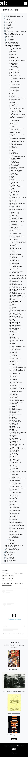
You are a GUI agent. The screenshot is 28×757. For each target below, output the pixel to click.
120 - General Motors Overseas (16, 225)
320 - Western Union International (16, 525)
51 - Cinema (11, 123)
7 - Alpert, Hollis (12, 58)
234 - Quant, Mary (13, 397)
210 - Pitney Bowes (13, 361)
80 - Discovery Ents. (13, 165)
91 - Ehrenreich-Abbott (14, 182)
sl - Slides (8, 551)
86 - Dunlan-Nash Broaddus (15, 174)
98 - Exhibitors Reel (13, 192)
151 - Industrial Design (14, 272)
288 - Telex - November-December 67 (17, 478)
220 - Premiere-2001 (13, 376)
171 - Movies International (14, 302)
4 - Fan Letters (11, 540)
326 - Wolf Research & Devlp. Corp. (17, 534)
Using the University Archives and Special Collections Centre (12, 584)
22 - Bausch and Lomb (14, 81)
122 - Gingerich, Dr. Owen (14, 228)
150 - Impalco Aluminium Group (16, 271)
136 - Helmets (12, 250)
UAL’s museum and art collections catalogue (13, 573)
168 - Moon (11, 298)
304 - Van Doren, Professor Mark (16, 503)
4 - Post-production (10, 39)
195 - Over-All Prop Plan (14, 338)
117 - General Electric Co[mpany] (16, 221)
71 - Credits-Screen (13, 153)
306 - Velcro (11, 504)
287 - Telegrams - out (14, 477)
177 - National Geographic (15, 311)
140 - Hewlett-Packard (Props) (16, 256)
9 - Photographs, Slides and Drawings (14, 545)
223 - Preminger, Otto (14, 381)
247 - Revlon (12, 417)
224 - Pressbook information (15, 382)
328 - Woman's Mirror (13, 537)
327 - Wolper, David (13, 536)
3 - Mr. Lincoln (8, 19)
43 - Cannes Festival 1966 (15, 111)
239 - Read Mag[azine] (14, 405)
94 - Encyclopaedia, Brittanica (15, 186)
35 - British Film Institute (14, 99)
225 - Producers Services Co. (15, 384)
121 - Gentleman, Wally (14, 227)
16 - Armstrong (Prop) (14, 72)
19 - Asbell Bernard (13, 76)
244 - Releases (12, 412)
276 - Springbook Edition (14, 460)
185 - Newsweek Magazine (15, 323)
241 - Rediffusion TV (13, 408)
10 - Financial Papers (11, 546)
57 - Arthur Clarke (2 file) (14, 132)
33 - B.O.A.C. (12, 96)
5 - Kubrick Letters (12, 542)
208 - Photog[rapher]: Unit (15, 358)
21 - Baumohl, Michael (14, 79)
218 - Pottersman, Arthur (14, 373)
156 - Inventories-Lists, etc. (15, 280)
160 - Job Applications (14, 286)
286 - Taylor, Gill (12, 475)
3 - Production (9, 37)
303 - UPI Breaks (13, 501)
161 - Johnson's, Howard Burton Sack (17, 287)
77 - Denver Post (12, 161)
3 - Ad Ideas (11, 52)
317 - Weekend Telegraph (14, 521)
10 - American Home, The (14, 63)
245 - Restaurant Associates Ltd (16, 414)
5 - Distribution (9, 40)
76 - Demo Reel (12, 159)
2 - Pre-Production (10, 36)
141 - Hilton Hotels (13, 257)
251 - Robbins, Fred (13, 423)
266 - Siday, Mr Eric (13, 445)
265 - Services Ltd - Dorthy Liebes (16, 444)
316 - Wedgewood (13, 519)
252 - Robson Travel (13, 424)
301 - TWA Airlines (13, 498)
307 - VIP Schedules (13, 506)
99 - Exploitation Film (13, 194)
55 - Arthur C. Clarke (13, 129)
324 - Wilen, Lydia (13, 531)
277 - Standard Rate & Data (15, 462)
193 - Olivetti (12, 335)
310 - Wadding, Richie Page (15, 510)
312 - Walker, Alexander (14, 513)
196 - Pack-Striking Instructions (16, 340)
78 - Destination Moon (14, 162)
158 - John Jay (12, 283)
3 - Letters (10, 539)
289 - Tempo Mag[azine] (14, 480)
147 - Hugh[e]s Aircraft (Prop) (15, 266)
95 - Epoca (11, 188)
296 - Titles (11, 491)
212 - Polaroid (12, 364)
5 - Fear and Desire (9, 22)
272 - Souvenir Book (13, 454)
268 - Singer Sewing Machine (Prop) (17, 448)
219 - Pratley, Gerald (13, 375)
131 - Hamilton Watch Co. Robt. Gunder (17, 242)
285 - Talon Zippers (13, 474)
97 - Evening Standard (14, 191)
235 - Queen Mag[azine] (14, 399)
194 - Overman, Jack (13, 337)
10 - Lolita (7, 30)
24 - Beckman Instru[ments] (15, 84)
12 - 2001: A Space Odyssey (11, 33)
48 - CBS (11, 119)
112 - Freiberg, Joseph (14, 213)
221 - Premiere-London (14, 378)
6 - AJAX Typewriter (13, 57)
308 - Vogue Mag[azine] (14, 507)
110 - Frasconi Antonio (14, 210)
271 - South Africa (13, 453)
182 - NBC (11, 319)
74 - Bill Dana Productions (14, 158)
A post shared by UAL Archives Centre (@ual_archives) (15, 633)
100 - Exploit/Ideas (13, 195)
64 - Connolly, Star (13, 143)
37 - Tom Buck (12, 102)
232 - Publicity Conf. (13, 394)
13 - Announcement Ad (14, 67)
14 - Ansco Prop (12, 69)
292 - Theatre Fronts (13, 484)
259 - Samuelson (13, 435)
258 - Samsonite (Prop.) (14, 433)
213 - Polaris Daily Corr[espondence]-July (18, 365)
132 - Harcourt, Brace (14, 244)
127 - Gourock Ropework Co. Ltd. (16, 236)
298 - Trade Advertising (14, 493)
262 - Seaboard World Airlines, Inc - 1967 (18, 439)
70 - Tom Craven (12, 152)
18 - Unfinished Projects (10, 560)
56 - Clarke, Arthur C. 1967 (15, 131)
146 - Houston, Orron (13, 265)
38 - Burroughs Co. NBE (14, 104)
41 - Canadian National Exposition (16, 108)
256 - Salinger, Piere (13, 430)
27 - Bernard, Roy (13, 88)
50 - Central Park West (14, 122)
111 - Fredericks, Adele (14, 212)
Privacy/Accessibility (14, 745)
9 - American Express (13, 61)
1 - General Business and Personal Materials (14, 16)
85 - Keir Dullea (12, 173)
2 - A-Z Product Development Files (15, 48)
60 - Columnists (12, 137)
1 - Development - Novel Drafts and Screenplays (17, 34)
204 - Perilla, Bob (13, 352)
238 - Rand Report (13, 403)
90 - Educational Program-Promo (16, 180)
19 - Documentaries (9, 561)
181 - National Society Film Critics (16, 317)
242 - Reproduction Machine (15, 409)
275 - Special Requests (14, 459)
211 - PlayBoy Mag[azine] (14, 363)
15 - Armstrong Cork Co (14, 70)
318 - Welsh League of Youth (15, 522)
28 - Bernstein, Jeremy (14, 90)
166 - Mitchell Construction (15, 295)
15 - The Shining (8, 555)
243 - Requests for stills (14, 411)
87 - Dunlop (11, 176)
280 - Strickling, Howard (14, 466)
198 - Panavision (12, 343)
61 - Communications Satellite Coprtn (17, 138)
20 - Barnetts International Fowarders (17, 78)
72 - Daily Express (13, 155)
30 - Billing (11, 93)
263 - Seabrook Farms (14, 441)
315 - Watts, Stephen (13, 518)
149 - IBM (11, 269)
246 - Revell (11, 415)
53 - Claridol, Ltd (13, 126)
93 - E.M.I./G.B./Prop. (13, 185)
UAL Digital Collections (7, 575)
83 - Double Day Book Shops (15, 170)
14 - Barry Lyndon (9, 554)
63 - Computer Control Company (16, 141)
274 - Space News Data (14, 457)
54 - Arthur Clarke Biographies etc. (16, 128)
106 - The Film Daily (13, 204)
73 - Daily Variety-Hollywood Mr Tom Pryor (18, 156)
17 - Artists (11, 73)
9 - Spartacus (8, 28)
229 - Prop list (12, 390)
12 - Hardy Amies (13, 66)
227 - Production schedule (15, 387)
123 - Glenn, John (13, 230)
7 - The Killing (8, 25)
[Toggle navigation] (25, 3)
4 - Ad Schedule (12, 54)
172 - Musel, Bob (12, 304)
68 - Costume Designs (14, 149)
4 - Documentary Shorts (10, 21)
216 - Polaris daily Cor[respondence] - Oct (18, 370)
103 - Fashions (12, 200)
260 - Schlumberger (13, 436)
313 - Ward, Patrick (13, 515)
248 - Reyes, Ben (13, 418)
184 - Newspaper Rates (14, 322)
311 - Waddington (13, 512)
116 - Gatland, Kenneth (14, 219)
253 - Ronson (12, 426)
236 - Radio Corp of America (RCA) (17, 400)
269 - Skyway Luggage (14, 450)
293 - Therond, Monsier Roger (15, 486)
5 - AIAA (11, 55)
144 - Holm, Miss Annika (14, 262)
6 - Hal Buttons (11, 543)
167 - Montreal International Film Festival (18, 296)
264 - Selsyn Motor (13, 442)
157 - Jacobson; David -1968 (15, 281)
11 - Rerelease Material (11, 548)
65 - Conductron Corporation (15, 144)
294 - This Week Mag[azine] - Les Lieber (18, 488)
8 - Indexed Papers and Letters (13, 45)
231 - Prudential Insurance (15, 393)
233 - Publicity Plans (13, 396)
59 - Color (11, 135)
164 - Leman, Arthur (13, 292)
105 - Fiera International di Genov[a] (17, 203)
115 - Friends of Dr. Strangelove (16, 218)
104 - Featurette (12, 201)
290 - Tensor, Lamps (13, 481)
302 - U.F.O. (11, 500)
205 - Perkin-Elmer (13, 353)
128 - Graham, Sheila (13, 237)
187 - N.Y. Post (12, 326)
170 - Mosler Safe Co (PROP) (15, 301)
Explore (14, 739)
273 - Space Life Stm (13, 456)
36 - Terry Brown (13, 100)
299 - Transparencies (13, 495)
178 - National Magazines (14, 313)
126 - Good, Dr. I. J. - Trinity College (17, 235)
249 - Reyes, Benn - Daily (14, 420)
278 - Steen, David (13, 463)
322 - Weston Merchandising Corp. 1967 (18, 528)
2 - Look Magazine (9, 18)
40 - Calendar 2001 (13, 107)
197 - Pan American (13, 341)
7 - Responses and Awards (12, 43)
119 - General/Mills (13, 224)
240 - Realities (12, 406)
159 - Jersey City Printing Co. (15, 284)
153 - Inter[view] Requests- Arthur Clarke (18, 275)
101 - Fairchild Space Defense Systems (17, 197)
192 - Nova (11, 334)
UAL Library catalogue (7, 578)
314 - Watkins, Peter (13, 516)
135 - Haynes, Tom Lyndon (15, 248)
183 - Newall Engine (13, 320)
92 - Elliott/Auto (12, 183)
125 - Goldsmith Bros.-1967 (15, 233)
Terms (22, 745)
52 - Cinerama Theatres (14, 125)
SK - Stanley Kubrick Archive (10, 15)
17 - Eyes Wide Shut (9, 558)
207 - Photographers (13, 356)
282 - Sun (11, 469)
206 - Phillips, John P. (14, 355)
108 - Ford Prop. (12, 207)
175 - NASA (11, 308)
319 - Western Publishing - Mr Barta (17, 524)
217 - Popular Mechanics (14, 372)
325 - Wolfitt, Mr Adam (14, 533)
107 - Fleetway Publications (15, 206)
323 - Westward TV (13, 530)
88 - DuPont (11, 177)
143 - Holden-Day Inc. (14, 260)
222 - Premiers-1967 (13, 379)
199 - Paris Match (13, 344)
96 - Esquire (11, 189)
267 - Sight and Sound (14, 447)
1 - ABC (10, 49)
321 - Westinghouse (13, 527)
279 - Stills (11, 465)
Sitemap (6, 745)
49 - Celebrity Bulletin (14, 120)
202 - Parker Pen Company (15, 349)
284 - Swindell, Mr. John (14, 472)
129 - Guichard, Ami (13, 239)
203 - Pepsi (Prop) (13, 350)
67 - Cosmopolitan (13, 147)
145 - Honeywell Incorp (14, 263)
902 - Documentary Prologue (12, 549)
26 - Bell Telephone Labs (14, 87)
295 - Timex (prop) (13, 489)
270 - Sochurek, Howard (14, 451)
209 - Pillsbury (12, 360)
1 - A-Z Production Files (13, 46)
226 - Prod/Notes (13, 385)
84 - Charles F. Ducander (14, 171)
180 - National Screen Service (15, 316)
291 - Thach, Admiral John (15, 483)
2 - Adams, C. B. (12, 51)
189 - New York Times (14, 329)
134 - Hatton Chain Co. (14, 247)
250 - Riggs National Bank (15, 421)
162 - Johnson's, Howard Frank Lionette (18, 289)
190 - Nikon (11, 331)
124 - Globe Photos (13, 232)
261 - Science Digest (13, 438)
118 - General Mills (13, 222)
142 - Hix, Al (11, 259)
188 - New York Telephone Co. (16, 328)
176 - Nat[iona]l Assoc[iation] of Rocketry (18, 310)
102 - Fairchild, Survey (14, 198)
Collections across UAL (8, 581)
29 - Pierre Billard (13, 91)
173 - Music (11, 305)
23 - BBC (11, 82)
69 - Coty (11, 150)
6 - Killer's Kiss (8, 24)
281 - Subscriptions (13, 468)
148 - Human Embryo (13, 268)
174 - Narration (12, 307)
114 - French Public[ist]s (14, 216)
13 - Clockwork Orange (10, 552)
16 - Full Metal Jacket (9, 557)
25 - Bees (11, 85)
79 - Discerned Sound (14, 164)
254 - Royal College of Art (14, 427)
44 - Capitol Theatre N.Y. (14, 113)
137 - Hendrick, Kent (13, 251)
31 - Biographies (12, 94)
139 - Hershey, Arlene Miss (15, 254)
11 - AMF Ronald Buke (14, 64)
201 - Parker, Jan (13, 347)
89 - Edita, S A (12, 179)
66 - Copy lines (12, 146)
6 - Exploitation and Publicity (12, 42)
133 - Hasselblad (13, 245)
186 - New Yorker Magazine (15, 325)
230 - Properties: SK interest (15, 391)
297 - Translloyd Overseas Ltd (15, 492)
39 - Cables (11, 105)
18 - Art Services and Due (14, 75)
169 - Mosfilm (12, 299)
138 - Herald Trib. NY (13, 253)
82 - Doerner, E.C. (13, 168)
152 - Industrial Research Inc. (15, 274)
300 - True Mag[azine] (14, 497)
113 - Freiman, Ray (13, 215)
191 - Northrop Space (14, 332)
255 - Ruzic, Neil (12, 429)
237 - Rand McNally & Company (16, 402)
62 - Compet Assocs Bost (14, 140)
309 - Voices (12, 509)
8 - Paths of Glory (9, 27)
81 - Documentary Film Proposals (16, 167)
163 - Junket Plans (13, 290)
